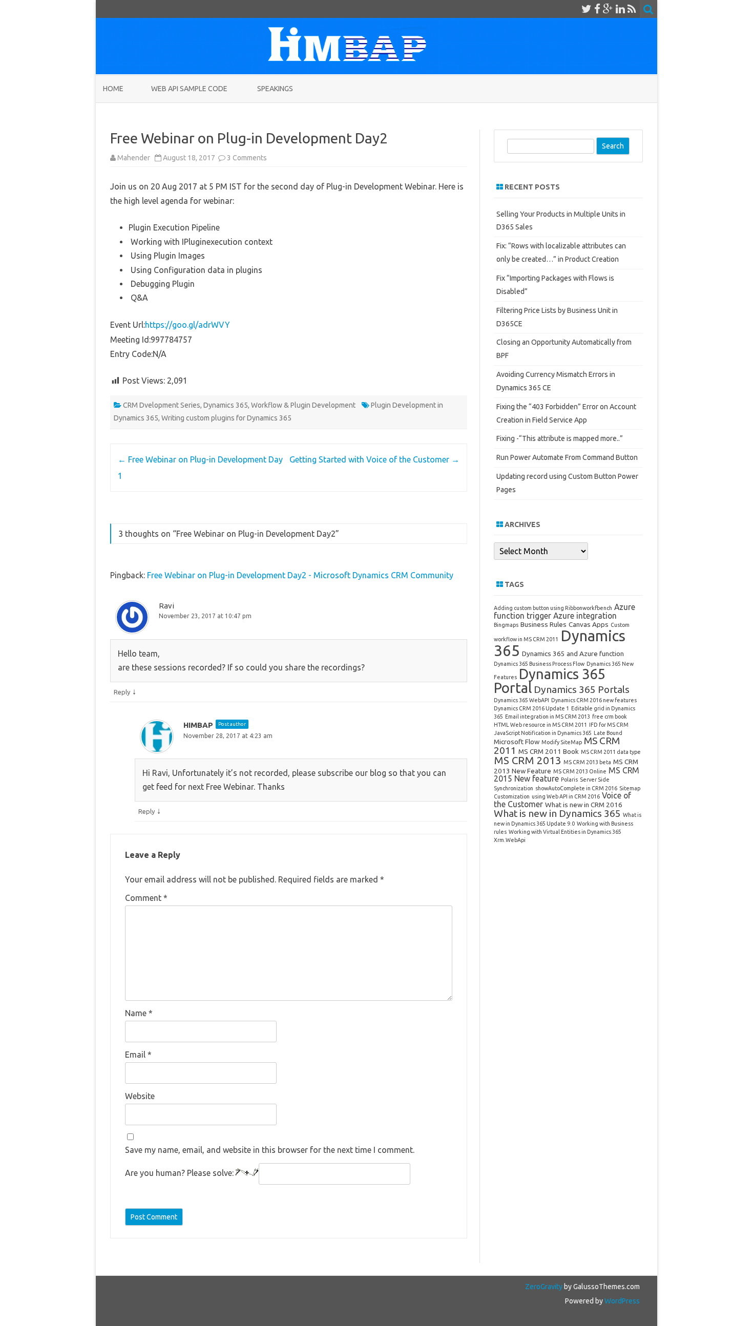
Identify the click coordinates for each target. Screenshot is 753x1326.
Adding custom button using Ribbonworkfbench (553, 608)
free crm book (609, 716)
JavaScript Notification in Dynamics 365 (543, 733)
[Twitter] (586, 9)
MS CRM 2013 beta (587, 762)
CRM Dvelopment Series (161, 405)
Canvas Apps (589, 624)
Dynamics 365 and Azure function (573, 653)
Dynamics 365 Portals (582, 689)
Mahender (133, 158)
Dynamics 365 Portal (549, 681)
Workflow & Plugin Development (303, 405)
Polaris (569, 779)
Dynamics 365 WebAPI (521, 700)
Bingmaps (506, 625)
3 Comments (247, 158)
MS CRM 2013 (527, 760)
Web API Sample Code (189, 89)
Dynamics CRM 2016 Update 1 (531, 708)
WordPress (621, 1301)
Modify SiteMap (561, 742)
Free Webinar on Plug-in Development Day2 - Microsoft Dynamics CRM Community (300, 575)
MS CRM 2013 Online (579, 771)
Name (139, 1013)
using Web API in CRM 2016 (566, 796)
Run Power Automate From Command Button (567, 457)
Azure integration (585, 615)
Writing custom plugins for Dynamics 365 (226, 418)
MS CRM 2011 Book (548, 751)
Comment (146, 897)
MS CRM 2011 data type (611, 752)
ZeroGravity (543, 1286)
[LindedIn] (620, 9)
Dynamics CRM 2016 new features (594, 700)
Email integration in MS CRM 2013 (547, 716)
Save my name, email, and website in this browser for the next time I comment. (269, 1149)
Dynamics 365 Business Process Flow (539, 664)
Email (138, 1054)
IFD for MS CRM (609, 725)
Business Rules (543, 624)
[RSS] (632, 9)
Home (113, 89)
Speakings (275, 89)
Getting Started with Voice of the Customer (374, 459)
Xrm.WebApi (510, 840)
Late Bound (608, 733)
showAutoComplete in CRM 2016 (576, 788)
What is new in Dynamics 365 (557, 813)
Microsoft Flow (516, 742)
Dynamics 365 (225, 405)
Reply (122, 692)
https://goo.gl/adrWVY (187, 324)
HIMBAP (198, 725)
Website (140, 1096)
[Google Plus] (608, 9)
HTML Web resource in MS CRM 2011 (540, 725)
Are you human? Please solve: (180, 1172)
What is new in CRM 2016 (583, 805)
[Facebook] (597, 9)
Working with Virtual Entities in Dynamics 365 (565, 832)
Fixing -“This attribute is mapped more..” (559, 438)
